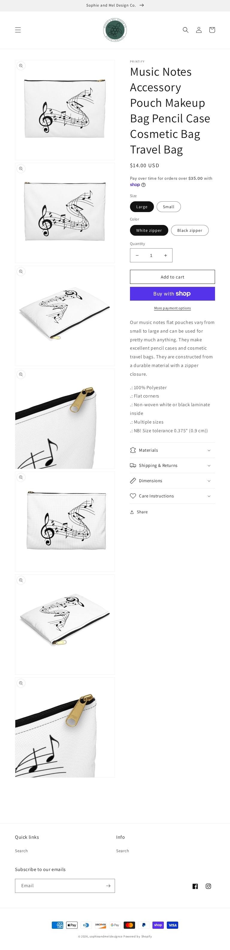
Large (142, 206)
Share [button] (142, 511)
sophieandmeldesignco (106, 936)
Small (169, 206)
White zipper (149, 230)
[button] (18, 29)
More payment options (172, 308)
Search (21, 850)
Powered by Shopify (137, 936)
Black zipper (189, 230)
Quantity (137, 243)
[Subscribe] (108, 886)
